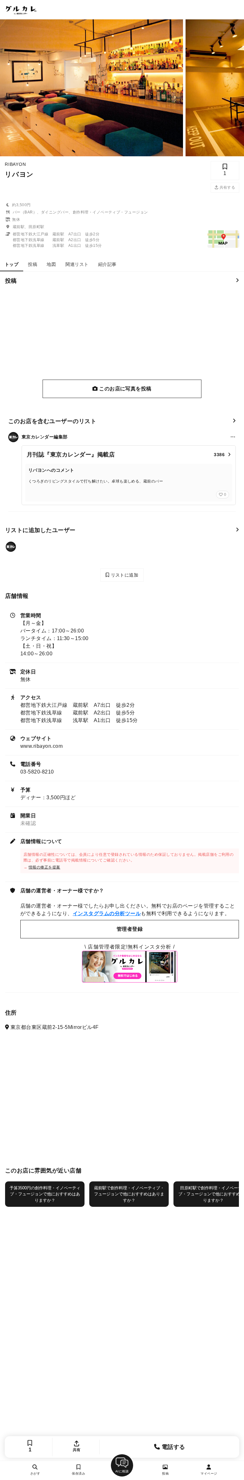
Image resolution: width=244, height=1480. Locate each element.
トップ (11, 264)
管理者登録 (130, 929)
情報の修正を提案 (44, 867)
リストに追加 (123, 575)
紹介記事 (107, 264)
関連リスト (76, 264)
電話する (172, 1447)
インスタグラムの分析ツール (107, 913)
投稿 (32, 264)
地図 (51, 264)
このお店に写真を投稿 (125, 388)
